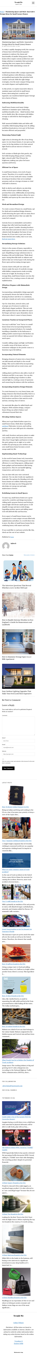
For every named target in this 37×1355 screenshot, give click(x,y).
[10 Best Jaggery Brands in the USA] (16, 1173)
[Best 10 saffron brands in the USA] (16, 953)
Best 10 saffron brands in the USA (13, 964)
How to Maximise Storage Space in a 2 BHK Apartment (16, 658)
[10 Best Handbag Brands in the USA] (16, 1282)
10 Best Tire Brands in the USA (12, 1214)
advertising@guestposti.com (12, 1086)
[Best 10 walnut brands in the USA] (16, 1016)
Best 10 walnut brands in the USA (13, 1026)
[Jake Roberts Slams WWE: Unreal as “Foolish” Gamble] (16, 1137)
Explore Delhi (18, 1343)
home (12, 537)
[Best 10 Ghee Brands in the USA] (16, 986)
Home (2, 12)
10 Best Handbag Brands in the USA (14, 1297)
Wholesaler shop (18, 1352)
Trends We (19, 2)
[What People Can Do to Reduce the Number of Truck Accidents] (16, 1049)
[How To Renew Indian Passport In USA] (16, 796)
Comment (4, 715)
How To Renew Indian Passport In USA (15, 807)
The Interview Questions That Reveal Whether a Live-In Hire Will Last (16, 586)
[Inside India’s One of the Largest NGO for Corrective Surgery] (16, 1108)
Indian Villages (18, 1323)
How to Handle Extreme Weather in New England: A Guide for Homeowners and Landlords (17, 622)
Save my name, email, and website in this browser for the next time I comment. (18, 762)
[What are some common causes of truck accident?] (16, 860)
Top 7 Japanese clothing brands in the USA (16, 841)
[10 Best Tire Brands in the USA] (16, 1204)
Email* (3, 744)
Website (4, 751)
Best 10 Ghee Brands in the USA (13, 996)
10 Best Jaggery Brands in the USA (14, 1183)
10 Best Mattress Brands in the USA (14, 1255)
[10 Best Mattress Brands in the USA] (13, 1239)
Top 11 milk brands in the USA (12, 901)
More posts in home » (29, 555)
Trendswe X (18, 1341)
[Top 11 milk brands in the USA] (16, 892)
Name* (4, 738)
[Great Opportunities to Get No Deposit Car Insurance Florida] (16, 921)
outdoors (5, 426)
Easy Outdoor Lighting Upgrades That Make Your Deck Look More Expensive (17, 692)
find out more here (8, 239)
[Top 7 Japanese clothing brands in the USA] (16, 828)
